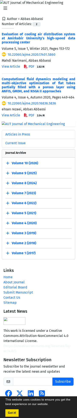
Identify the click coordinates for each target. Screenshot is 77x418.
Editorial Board (15, 287)
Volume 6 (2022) (24, 203)
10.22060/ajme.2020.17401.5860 (31, 55)
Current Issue (15, 143)
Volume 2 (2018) (24, 243)
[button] (50, 404)
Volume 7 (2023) (24, 193)
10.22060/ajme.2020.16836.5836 (32, 103)
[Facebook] (8, 395)
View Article (11, 66)
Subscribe (63, 381)
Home (8, 277)
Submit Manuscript (18, 292)
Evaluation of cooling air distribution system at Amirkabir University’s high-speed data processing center (38, 38)
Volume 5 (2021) (24, 213)
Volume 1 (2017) (24, 253)
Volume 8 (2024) (24, 183)
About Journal (14, 282)
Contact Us (11, 297)
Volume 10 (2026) (25, 163)
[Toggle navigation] (37, 8)
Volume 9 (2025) (24, 173)
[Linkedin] (31, 395)
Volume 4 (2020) (24, 223)
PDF (36, 66)
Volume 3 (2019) (24, 233)
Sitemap (10, 303)
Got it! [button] (12, 412)
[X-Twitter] (20, 395)
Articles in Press (17, 134)
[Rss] (42, 395)
